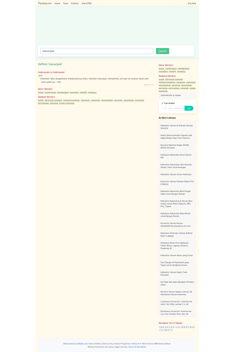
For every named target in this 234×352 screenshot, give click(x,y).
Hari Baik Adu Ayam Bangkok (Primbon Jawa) (177, 283)
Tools (65, 3)
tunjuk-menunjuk (66, 103)
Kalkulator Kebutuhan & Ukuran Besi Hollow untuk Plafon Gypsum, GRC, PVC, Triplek (176, 204)
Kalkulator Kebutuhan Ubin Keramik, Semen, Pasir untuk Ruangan (176, 165)
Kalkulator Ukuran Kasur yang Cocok (177, 255)
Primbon (75, 3)
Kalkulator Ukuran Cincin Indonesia (176, 174)
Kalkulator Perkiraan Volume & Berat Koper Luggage (177, 234)
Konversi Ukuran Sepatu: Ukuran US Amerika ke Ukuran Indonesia (176, 293)
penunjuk (118, 100)
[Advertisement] (116, 27)
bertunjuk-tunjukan (53, 100)
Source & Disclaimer (137, 347)
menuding (74, 92)
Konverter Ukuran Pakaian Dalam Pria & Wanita (177, 182)
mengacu (92, 92)
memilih (83, 92)
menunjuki (95, 100)
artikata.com (82, 343)
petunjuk (54, 103)
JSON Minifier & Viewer (171, 95)
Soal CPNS (87, 3)
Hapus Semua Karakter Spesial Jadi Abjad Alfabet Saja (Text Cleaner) (176, 136)
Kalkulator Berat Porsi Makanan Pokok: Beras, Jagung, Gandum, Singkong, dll (175, 245)
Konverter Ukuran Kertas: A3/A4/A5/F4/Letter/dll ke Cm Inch (176, 224)
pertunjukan (43, 103)
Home (57, 3)
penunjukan (129, 100)
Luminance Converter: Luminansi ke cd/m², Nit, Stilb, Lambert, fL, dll (176, 302)
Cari (189, 108)
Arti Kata (192, 3)
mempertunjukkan (71, 100)
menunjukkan (107, 100)
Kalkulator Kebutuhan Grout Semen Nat (176, 156)
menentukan (50, 92)
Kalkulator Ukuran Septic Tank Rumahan (174, 273)
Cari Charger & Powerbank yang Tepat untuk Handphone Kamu (175, 263)
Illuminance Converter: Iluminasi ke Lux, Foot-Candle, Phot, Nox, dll (176, 312)
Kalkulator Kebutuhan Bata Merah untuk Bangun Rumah (175, 214)
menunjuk (85, 100)
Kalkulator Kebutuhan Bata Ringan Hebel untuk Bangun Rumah (176, 192)
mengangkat (62, 92)
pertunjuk (139, 100)
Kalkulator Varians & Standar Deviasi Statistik (177, 126)
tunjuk (41, 92)
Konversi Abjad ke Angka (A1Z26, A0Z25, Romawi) (175, 146)
